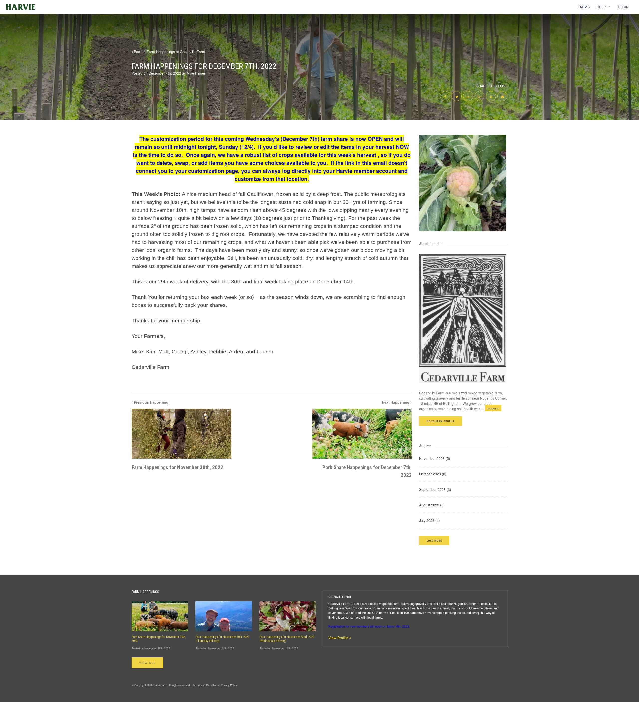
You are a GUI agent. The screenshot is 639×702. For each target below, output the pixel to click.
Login (623, 6)
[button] (434, 540)
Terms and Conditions (206, 685)
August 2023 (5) (432, 504)
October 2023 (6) (432, 473)
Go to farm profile (441, 421)
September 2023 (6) (435, 489)
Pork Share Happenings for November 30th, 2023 (159, 638)
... (490, 408)
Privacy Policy (229, 685)
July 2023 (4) (429, 520)
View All (147, 663)
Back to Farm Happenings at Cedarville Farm (169, 51)
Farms (584, 6)
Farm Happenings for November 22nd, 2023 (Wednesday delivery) (286, 638)
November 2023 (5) (434, 458)
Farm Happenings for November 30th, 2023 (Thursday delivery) (222, 638)
